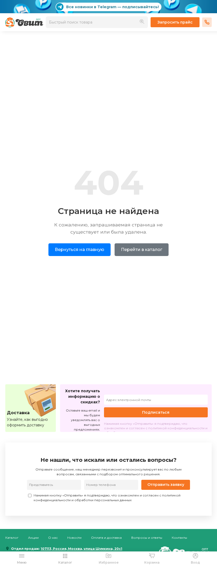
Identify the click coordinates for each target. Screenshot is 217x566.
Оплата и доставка (106, 538)
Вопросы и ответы (146, 538)
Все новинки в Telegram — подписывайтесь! (112, 6)
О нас (53, 538)
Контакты (179, 538)
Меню (21, 562)
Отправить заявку (165, 484)
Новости (74, 538)
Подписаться (155, 412)
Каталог (12, 538)
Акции (33, 538)
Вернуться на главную (79, 249)
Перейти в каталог (141, 249)
